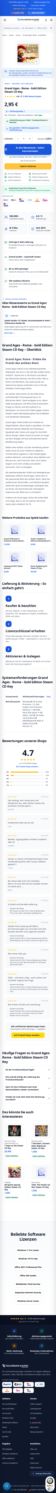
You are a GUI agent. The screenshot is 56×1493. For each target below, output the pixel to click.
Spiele (4, 1427)
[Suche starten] (51, 28)
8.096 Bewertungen (32, 96)
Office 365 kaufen (28, 1275)
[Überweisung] (40, 1384)
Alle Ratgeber (7, 1449)
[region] (28, 711)
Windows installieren (10, 1454)
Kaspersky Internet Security (28, 1292)
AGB (32, 1458)
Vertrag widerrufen (43, 1473)
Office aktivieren (8, 1458)
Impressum (34, 1463)
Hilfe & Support (36, 1404)
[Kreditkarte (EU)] (29, 1390)
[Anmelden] (45, 19)
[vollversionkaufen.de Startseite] (15, 1366)
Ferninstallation (36, 1413)
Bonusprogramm (36, 1432)
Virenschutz (6, 1413)
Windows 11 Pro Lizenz (28, 1250)
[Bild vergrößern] (36, 61)
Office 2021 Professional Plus (28, 1267)
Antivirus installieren (10, 1463)
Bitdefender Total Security (28, 1284)
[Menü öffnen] (5, 20)
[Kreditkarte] (29, 1384)
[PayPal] (7, 1384)
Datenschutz (35, 1454)
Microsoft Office (8, 1409)
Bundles (5, 1436)
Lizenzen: (8, 138)
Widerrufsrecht (36, 1468)
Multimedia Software (10, 1422)
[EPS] (18, 1390)
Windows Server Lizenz (28, 1301)
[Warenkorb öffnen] (51, 19)
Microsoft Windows (9, 1404)
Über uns (33, 1449)
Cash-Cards (6, 1432)
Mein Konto (34, 1427)
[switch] (50, 1489)
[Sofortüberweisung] (18, 1384)
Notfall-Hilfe (36, 1423)
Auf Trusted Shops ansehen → (28, 767)
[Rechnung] (7, 1390)
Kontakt (33, 1418)
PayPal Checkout (28, 166)
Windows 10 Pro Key (28, 1258)
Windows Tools (7, 1418)
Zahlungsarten (35, 1409)
